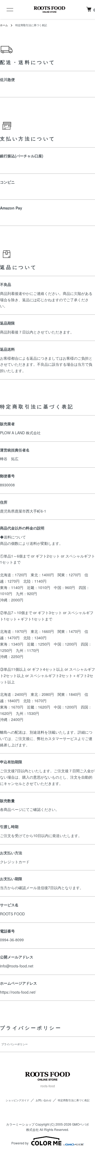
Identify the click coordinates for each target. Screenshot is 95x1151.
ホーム (4, 25)
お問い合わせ (43, 1100)
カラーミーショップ (20, 1124)
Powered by (19, 1143)
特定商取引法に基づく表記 (73, 1100)
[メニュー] (6, 9)
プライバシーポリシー (14, 1044)
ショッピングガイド (17, 1100)
